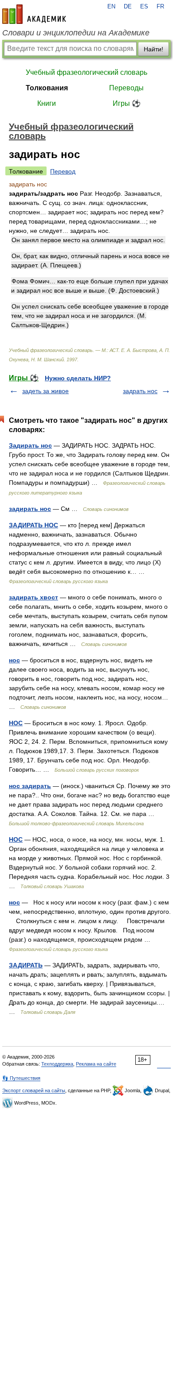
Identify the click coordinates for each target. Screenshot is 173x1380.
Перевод (62, 171)
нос (14, 660)
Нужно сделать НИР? (78, 378)
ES (144, 7)
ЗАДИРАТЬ (26, 965)
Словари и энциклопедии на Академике (75, 32)
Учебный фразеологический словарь (86, 72)
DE (128, 7)
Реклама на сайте (96, 1064)
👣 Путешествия (21, 1078)
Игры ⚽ (127, 103)
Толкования (47, 88)
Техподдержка (57, 1064)
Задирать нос (30, 445)
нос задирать (30, 785)
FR (160, 7)
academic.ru (34, 14)
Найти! (153, 49)
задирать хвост (33, 597)
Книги (46, 103)
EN (111, 7)
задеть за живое (45, 390)
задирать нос (30, 508)
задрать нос (140, 390)
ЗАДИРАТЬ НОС (33, 525)
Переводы (126, 88)
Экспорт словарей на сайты (33, 1090)
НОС (16, 723)
